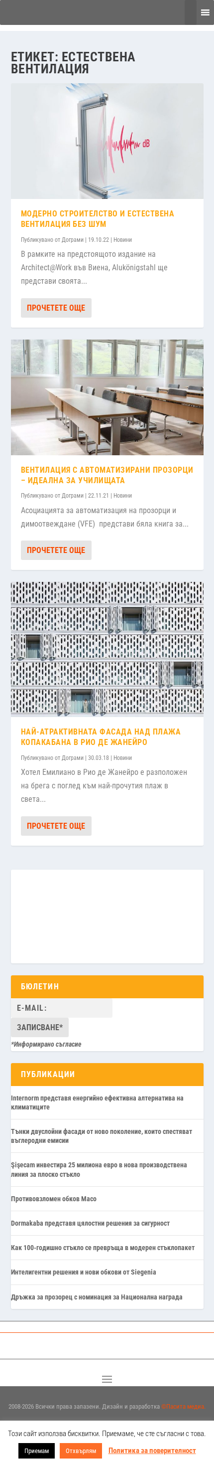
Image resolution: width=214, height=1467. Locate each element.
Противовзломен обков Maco (54, 1199)
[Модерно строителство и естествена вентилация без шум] (107, 141)
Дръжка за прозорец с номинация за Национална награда (97, 1297)
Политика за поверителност (152, 1450)
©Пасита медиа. (183, 1406)
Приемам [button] (36, 1451)
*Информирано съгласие (46, 1044)
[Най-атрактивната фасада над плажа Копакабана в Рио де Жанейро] (107, 649)
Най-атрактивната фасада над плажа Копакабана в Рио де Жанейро (101, 737)
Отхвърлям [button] (81, 1451)
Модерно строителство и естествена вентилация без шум (98, 219)
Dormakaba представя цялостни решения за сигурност (90, 1223)
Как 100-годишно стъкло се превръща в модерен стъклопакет (103, 1248)
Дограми (73, 239)
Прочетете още (56, 308)
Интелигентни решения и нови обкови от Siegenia (83, 1272)
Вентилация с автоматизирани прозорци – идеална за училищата (107, 475)
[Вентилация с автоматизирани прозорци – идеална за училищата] (107, 397)
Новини (122, 239)
